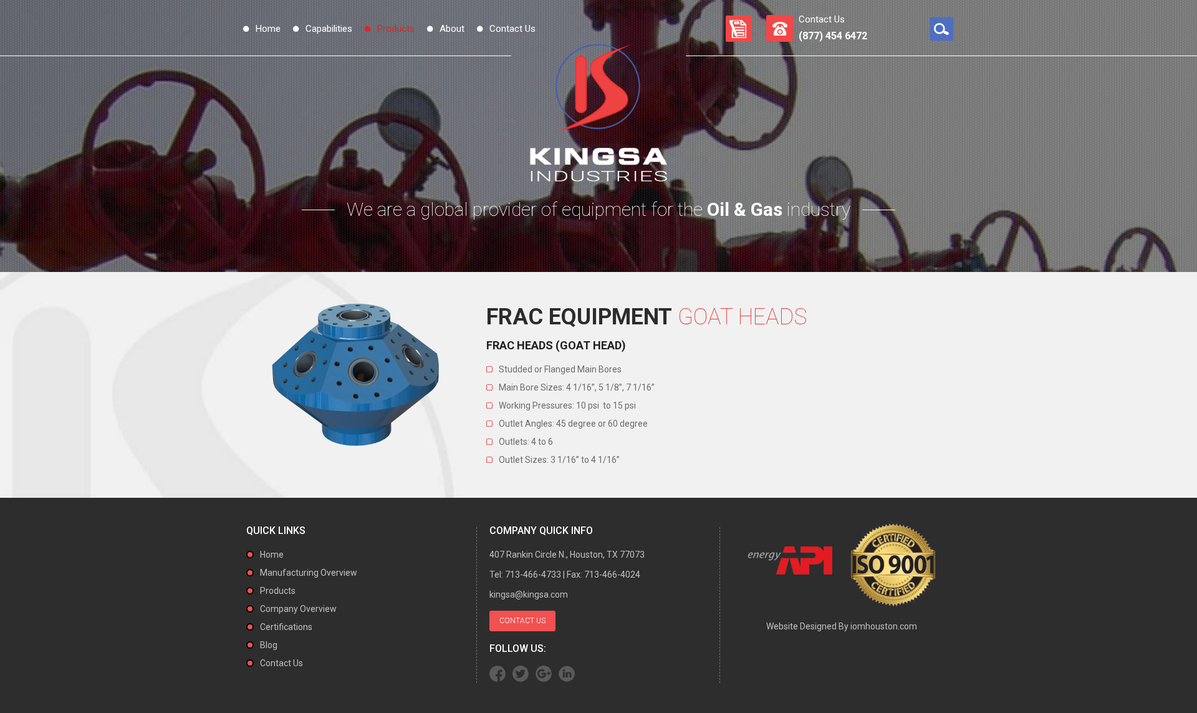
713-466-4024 (612, 575)
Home (268, 28)
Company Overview (298, 609)
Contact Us (512, 28)
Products (396, 28)
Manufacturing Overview (308, 573)
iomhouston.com (883, 626)
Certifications (286, 627)
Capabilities (328, 28)
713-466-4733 (533, 575)
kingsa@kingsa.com (528, 594)
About (452, 28)
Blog (268, 645)
